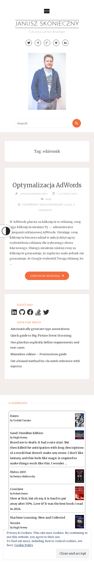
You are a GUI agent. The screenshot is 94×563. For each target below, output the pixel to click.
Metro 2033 (18, 472)
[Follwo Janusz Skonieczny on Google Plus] (47, 43)
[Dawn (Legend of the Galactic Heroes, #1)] (79, 420)
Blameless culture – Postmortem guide (38, 354)
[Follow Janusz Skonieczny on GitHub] (56, 43)
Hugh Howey (20, 437)
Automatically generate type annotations (40, 329)
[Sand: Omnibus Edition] (79, 434)
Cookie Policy (23, 545)
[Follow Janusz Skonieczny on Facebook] (38, 43)
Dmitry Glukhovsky (24, 476)
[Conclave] (79, 493)
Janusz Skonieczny (47, 24)
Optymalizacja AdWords (47, 185)
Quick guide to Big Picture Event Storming (41, 335)
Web (48, 199)
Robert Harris (20, 493)
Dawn (14, 416)
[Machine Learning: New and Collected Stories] (79, 521)
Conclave (16, 489)
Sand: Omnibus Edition (26, 433)
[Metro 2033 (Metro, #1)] (79, 476)
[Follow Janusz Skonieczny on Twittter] (29, 43)
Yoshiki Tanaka (22, 420)
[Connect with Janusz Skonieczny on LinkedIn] (65, 43)
